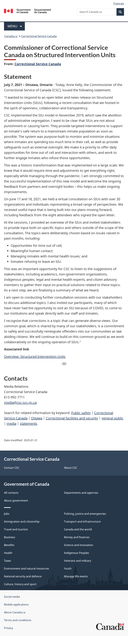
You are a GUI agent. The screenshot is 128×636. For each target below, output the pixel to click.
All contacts (11, 493)
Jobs (6, 514)
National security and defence (23, 576)
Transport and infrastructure (82, 521)
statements (28, 423)
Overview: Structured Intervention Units (35, 356)
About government (16, 500)
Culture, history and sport (20, 584)
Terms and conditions (17, 620)
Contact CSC (11, 468)
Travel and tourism (16, 529)
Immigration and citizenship (22, 521)
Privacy (8, 628)
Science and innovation (78, 545)
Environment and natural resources (26, 568)
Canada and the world (78, 529)
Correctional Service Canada (39, 36)
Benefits (9, 545)
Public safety (81, 413)
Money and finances (77, 537)
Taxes (7, 561)
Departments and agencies (81, 493)
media (11, 423)
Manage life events (76, 576)
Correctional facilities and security (72, 418)
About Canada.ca (14, 612)
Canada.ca (10, 36)
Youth (68, 568)
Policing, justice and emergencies (85, 514)
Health (8, 553)
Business (9, 537)
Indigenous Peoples (76, 553)
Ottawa (36, 418)
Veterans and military (77, 561)
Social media (12, 597)
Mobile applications (16, 604)
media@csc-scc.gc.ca (20, 402)
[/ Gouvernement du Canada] (27, 10)
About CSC (70, 468)
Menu (13, 26)
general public (112, 418)
